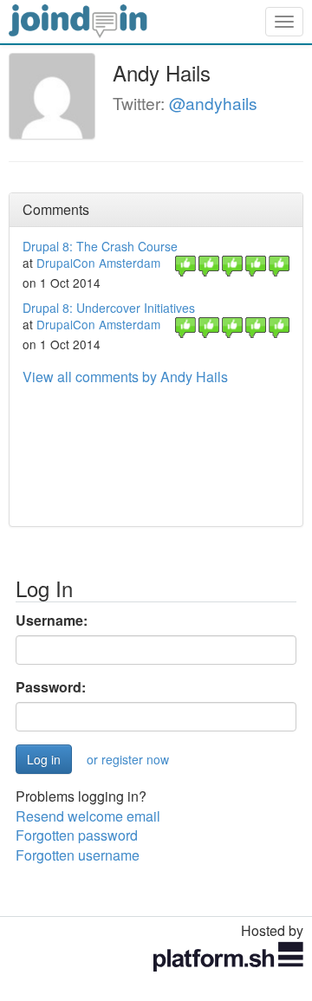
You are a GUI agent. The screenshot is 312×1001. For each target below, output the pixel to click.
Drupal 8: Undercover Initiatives (109, 307)
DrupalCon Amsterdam (98, 262)
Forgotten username (78, 855)
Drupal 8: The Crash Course (100, 246)
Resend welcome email (88, 816)
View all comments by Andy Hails (125, 377)
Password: (51, 687)
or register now (128, 759)
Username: (52, 620)
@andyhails (213, 102)
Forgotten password (77, 835)
